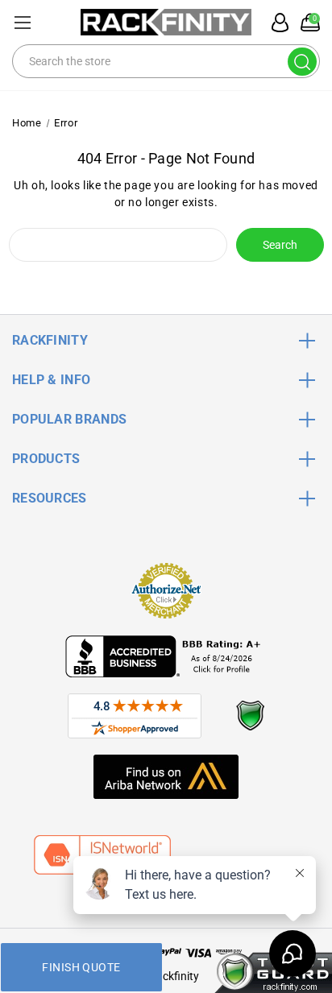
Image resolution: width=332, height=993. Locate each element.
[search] (302, 62)
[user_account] (275, 22)
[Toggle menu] (22, 22)
